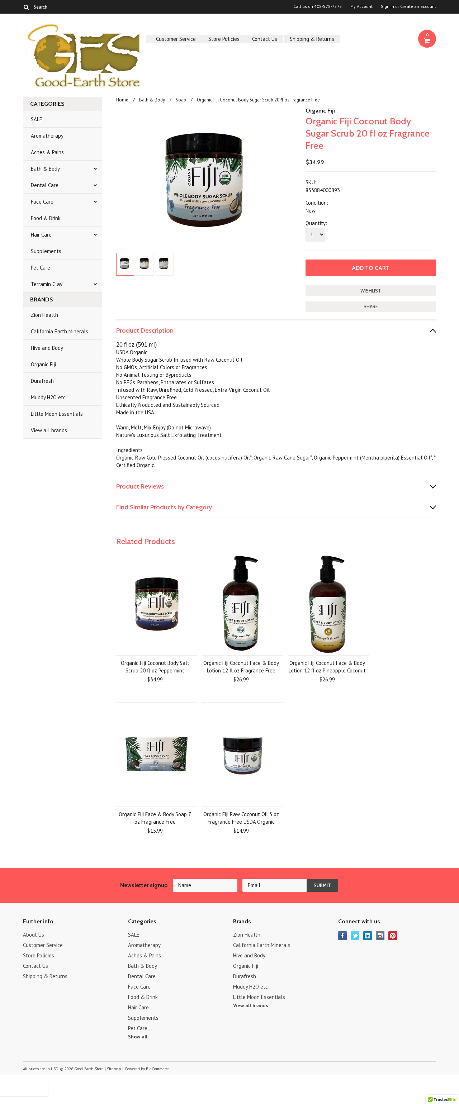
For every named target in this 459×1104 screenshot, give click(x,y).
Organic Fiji (43, 364)
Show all (137, 1036)
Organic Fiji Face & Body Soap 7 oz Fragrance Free (155, 818)
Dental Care (44, 185)
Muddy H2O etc (48, 397)
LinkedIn (367, 935)
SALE (36, 119)
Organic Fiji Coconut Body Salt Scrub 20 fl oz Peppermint (155, 667)
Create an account (418, 6)
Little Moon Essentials (57, 413)
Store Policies (224, 38)
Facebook (342, 935)
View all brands (49, 430)
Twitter (355, 935)
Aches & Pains (47, 152)
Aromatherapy (47, 135)
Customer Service (176, 38)
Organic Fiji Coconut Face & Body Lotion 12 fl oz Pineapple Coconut (327, 667)
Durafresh (42, 380)
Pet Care (40, 267)
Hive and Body (47, 347)
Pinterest (392, 935)
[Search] (26, 7)
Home (122, 100)
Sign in (387, 6)
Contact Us (264, 38)
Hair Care (41, 234)
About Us (33, 934)
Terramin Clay (46, 284)
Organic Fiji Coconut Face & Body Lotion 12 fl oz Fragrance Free (241, 667)
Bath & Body (45, 168)
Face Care (42, 201)
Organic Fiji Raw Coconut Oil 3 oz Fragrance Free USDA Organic (241, 818)
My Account (361, 6)
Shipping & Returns (312, 38)
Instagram (380, 935)
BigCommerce (158, 1068)
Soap (181, 100)
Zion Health (44, 314)
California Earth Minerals (59, 331)
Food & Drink (46, 218)
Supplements (46, 251)
